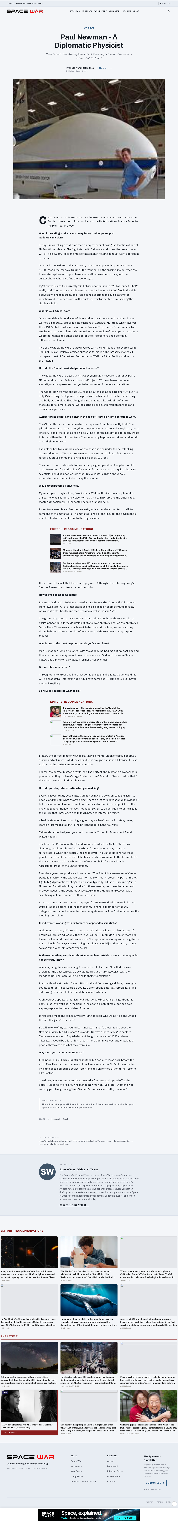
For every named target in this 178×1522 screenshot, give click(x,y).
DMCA (168, 1502)
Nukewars (87, 11)
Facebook (55, 1119)
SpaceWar (75, 11)
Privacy (150, 1502)
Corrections (113, 1476)
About (136, 11)
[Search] (168, 11)
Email (65, 1119)
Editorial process (104, 68)
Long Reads (115, 11)
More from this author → (74, 1205)
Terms (160, 1502)
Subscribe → (155, 1483)
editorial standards (47, 1144)
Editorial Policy (115, 1471)
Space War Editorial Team (81, 67)
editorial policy (89, 1199)
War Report (100, 11)
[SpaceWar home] (25, 11)
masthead (64, 1144)
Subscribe (165, 3)
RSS (159, 1489)
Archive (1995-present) (83, 1481)
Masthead (112, 1466)
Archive (127, 11)
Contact (111, 1481)
